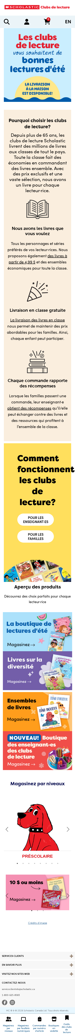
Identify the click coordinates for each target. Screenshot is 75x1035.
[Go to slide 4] (35, 863)
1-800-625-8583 (11, 995)
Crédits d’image (37, 923)
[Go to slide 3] (29, 863)
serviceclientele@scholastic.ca (18, 989)
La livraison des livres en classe (37, 319)
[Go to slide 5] (40, 863)
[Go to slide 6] (46, 863)
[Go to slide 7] (52, 863)
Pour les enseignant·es (35, 519)
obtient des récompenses (29, 408)
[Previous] (7, 829)
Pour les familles (35, 536)
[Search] (7, 22)
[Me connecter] (26, 21)
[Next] (68, 829)
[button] (8, 1024)
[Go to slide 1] (17, 863)
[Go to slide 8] (58, 863)
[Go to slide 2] (23, 863)
